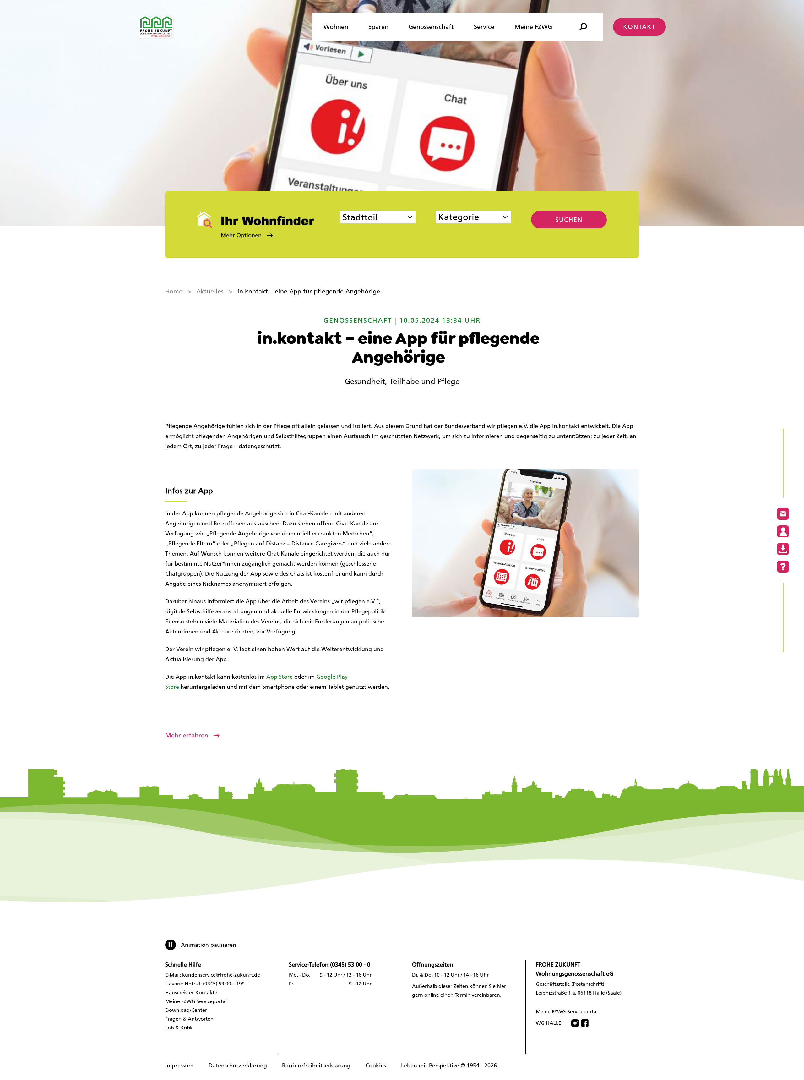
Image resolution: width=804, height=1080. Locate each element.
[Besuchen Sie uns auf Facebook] (585, 1023)
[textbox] (467, 217)
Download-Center (186, 1010)
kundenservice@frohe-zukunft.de (221, 975)
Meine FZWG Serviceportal (196, 1001)
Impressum (179, 1065)
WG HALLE (548, 1023)
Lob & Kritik (179, 1028)
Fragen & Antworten (189, 1019)
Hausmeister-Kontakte (191, 992)
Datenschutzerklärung (238, 1065)
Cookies (376, 1065)
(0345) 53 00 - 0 (350, 964)
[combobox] (378, 217)
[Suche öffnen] (583, 27)
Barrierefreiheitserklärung (316, 1065)
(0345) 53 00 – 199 (224, 984)
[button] (258, 235)
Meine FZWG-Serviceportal (567, 1012)
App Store (279, 676)
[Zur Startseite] (156, 26)
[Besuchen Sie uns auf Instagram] (575, 1023)
